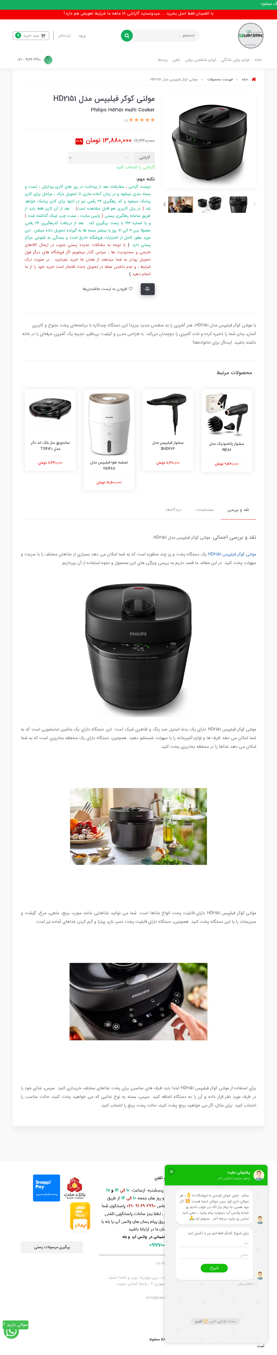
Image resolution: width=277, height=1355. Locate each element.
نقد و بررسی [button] (238, 509)
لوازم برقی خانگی (235, 60)
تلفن (176, 60)
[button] (31, 35)
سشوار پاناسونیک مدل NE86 (226, 447)
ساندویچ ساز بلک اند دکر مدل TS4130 (50, 446)
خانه (258, 60)
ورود (81, 35)
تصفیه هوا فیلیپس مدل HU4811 (109, 465)
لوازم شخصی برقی (200, 60)
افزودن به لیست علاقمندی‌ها (105, 289)
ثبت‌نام (65, 35)
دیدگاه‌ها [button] (174, 509)
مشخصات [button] (204, 509)
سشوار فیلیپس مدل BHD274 (168, 446)
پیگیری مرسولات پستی (52, 1247)
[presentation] (254, 204)
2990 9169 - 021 (29, 60)
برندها (163, 60)
